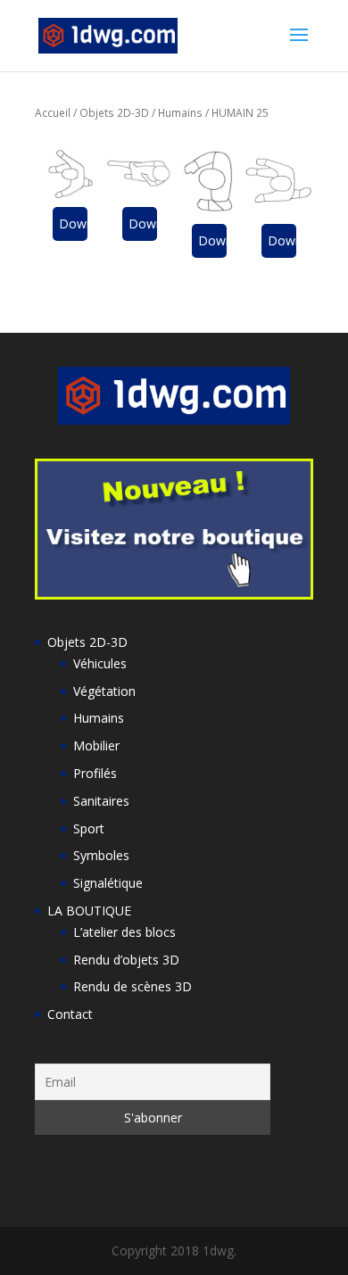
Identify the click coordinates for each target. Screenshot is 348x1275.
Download (73, 223)
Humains (180, 112)
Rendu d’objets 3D (126, 959)
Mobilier (96, 745)
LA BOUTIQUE (89, 910)
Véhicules (100, 663)
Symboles (101, 855)
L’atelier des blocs (124, 931)
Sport (88, 828)
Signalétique (108, 882)
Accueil (52, 112)
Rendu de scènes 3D (132, 986)
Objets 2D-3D (114, 112)
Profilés (95, 773)
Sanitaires (101, 800)
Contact (70, 1014)
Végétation (104, 691)
